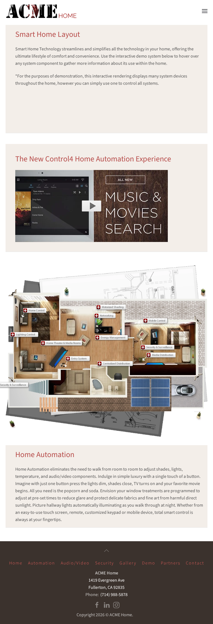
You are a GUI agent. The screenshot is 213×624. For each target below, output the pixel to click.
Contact (195, 563)
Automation (41, 563)
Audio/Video (75, 563)
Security (104, 563)
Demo (148, 563)
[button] (204, 11)
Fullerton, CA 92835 (106, 587)
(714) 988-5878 (114, 595)
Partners (170, 563)
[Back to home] (42, 11)
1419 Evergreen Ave (106, 580)
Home (15, 563)
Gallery (128, 563)
